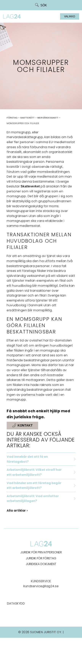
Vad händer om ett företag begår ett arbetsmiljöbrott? (34, 485)
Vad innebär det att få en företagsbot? (27, 459)
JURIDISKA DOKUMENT (41, 564)
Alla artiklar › (17, 510)
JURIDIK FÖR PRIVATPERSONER (41, 552)
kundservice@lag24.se (41, 586)
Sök (43, 5)
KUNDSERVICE (41, 581)
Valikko (69, 16)
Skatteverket (30, 186)
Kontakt (25, 425)
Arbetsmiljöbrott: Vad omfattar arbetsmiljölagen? (33, 498)
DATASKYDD (16, 603)
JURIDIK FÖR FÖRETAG (41, 558)
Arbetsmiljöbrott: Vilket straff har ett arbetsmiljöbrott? (34, 472)
